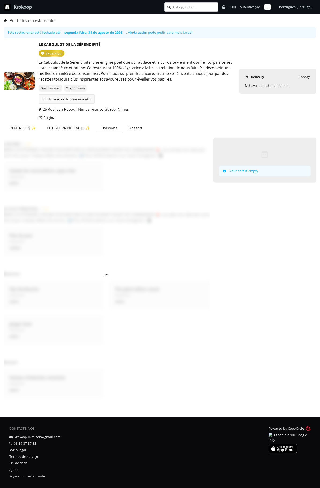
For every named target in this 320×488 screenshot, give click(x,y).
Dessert (135, 128)
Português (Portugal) (295, 7)
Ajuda (14, 469)
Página (48, 117)
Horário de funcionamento (69, 99)
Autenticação (250, 7)
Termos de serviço (23, 456)
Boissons (109, 128)
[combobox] (193, 7)
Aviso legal (17, 450)
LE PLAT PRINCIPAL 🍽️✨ (68, 128)
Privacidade (18, 463)
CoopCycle (296, 428)
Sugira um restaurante (27, 476)
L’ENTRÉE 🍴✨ (22, 128)
